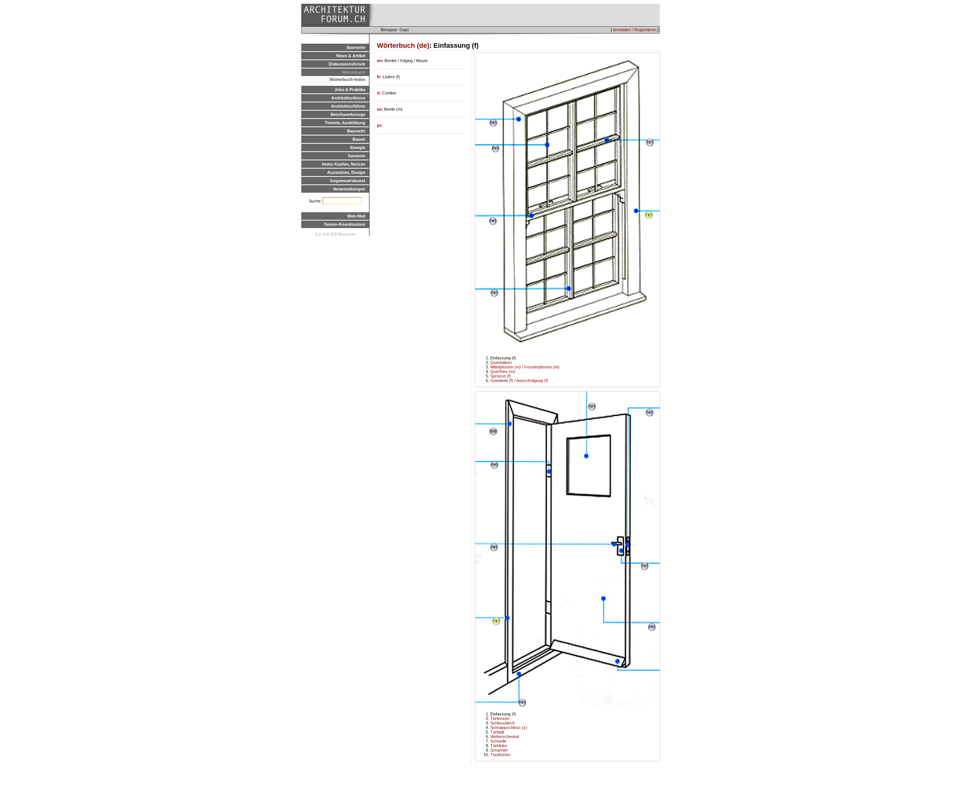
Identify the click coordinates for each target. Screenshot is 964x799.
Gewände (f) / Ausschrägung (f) (519, 380)
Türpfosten (500, 754)
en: (380, 60)
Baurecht (356, 131)
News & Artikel (350, 55)
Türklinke (498, 745)
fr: (380, 77)
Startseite (355, 47)
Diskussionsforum (347, 64)
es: (380, 109)
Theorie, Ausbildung (345, 122)
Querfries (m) (502, 371)
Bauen (358, 139)
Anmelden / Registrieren (634, 29)
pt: (380, 125)
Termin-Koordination (344, 224)
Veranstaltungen (349, 189)
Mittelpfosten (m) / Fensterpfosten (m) (525, 367)
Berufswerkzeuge (348, 114)
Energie (357, 147)
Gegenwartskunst (347, 180)
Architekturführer (348, 106)
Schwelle (498, 741)
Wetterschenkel (504, 736)
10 (493, 431)
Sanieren (356, 156)
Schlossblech (502, 723)
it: (379, 93)
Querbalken (501, 362)
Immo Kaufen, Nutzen (343, 164)
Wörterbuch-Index (347, 79)
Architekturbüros (348, 98)
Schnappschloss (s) (508, 727)
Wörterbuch (353, 72)
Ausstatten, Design (346, 172)
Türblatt (497, 732)
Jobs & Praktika (349, 89)
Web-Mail (356, 216)
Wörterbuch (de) (403, 45)
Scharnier (499, 750)
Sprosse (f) (500, 376)
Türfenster (499, 718)
